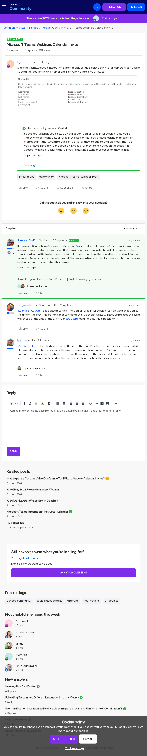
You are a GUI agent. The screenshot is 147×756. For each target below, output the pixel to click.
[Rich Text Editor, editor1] (73, 426)
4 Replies (10, 691)
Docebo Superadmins (20, 527)
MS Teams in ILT (16, 522)
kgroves (22, 62)
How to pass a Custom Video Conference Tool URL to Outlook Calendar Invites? (56, 478)
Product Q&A (50, 27)
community (46, 176)
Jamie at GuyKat (27, 240)
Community (10, 27)
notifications (92, 600)
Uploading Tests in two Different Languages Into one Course (42, 697)
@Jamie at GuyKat (28, 310)
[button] (4, 7)
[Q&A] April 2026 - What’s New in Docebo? (32, 500)
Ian (19, 340)
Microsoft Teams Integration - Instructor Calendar (37, 511)
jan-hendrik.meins (27, 665)
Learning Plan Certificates (20, 686)
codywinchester (27, 305)
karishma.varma (25, 632)
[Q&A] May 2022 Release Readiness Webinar (33, 489)
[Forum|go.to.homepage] (21, 7)
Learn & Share (29, 27)
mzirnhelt (21, 654)
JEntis (19, 643)
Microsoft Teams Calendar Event (79, 176)
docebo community (19, 600)
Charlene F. (22, 621)
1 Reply (9, 702)
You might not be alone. (26, 558)
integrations (26, 176)
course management (49, 600)
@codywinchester (28, 346)
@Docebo (72, 318)
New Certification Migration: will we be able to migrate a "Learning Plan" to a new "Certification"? (63, 708)
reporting (73, 600)
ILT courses (111, 600)
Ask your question (73, 572)
